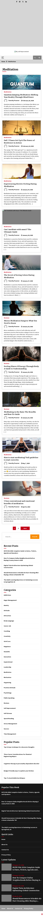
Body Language (9, 621)
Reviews (6, 318)
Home (3, 839)
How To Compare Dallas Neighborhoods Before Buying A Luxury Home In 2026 (26, 879)
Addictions (7, 595)
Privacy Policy (6, 855)
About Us (5, 844)
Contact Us (5, 850)
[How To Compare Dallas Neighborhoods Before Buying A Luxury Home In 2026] (7, 877)
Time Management (10, 734)
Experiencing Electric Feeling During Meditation (20, 185)
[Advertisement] (21, 25)
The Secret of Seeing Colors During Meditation (19, 276)
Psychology (7, 693)
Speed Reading (9, 718)
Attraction (7, 616)
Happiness (7, 646)
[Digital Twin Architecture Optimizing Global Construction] (7, 887)
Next (25, 528)
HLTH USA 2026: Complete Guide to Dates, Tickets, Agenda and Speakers (26, 868)
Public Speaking (9, 698)
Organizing (7, 682)
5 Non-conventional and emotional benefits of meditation (19, 502)
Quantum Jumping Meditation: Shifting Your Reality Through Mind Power (21, 96)
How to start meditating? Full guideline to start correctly (21, 459)
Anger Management (10, 600)
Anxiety (6, 605)
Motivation (7, 677)
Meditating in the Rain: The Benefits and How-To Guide (20, 413)
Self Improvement (10, 708)
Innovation (7, 657)
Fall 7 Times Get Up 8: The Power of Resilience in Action (19, 141)
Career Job (7, 626)
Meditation (7, 92)
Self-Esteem (8, 713)
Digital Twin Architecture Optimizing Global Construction (26, 889)
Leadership (7, 667)
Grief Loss (7, 641)
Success (6, 729)
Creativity (7, 636)
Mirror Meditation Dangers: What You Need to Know (20, 322)
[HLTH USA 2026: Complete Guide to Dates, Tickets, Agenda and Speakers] (7, 867)
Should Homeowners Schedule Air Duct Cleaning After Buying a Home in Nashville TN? (26, 900)
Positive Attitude (9, 688)
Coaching (7, 631)
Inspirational (8, 662)
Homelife (7, 652)
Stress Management (10, 724)
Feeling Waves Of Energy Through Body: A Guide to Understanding (21, 367)
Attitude (7, 610)
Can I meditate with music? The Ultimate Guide (17, 230)
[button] (35, 58)
